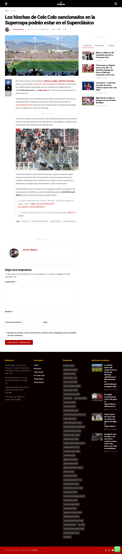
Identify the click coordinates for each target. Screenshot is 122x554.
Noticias (13, 11)
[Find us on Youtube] (113, 550)
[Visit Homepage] (61, 3)
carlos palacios (71, 394)
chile (68, 398)
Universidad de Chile (24, 105)
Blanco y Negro (51, 81)
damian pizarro (71, 435)
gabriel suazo (70, 459)
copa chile (70, 419)
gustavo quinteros (73, 467)
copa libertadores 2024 (74, 427)
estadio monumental (39, 221)
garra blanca (55, 221)
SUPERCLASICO (71, 516)
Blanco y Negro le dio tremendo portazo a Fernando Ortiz (105, 55)
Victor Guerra (18, 29)
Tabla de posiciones (73, 521)
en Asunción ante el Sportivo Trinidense (49, 84)
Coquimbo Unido (72, 431)
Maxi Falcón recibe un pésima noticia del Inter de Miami (106, 100)
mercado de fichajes (74, 496)
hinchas (69, 472)
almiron (69, 365)
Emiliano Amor (71, 439)
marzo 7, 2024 (33, 29)
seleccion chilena (72, 512)
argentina (69, 374)
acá (10, 392)
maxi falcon (70, 492)
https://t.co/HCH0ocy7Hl (42, 203)
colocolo (25, 221)
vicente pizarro (71, 533)
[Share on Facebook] (8, 82)
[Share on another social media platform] (8, 93)
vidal (67, 537)
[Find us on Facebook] (106, 550)
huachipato (70, 476)
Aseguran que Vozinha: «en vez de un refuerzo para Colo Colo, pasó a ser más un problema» (110, 441)
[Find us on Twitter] (109, 550)
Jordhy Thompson (72, 480)
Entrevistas (39, 382)
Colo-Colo (80, 398)
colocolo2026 (71, 410)
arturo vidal (70, 382)
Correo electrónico (14, 322)
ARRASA (35, 550)
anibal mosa (70, 370)
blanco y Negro (72, 386)
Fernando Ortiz (71, 451)
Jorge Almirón (71, 484)
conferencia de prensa (74, 414)
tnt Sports (69, 525)
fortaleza (69, 455)
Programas (38, 379)
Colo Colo (69, 406)
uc (81, 525)
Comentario (11, 282)
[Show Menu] (6, 3)
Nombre (9, 311)
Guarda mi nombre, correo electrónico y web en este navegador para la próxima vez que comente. (41, 334)
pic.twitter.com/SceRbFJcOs (31, 206)
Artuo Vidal (70, 378)
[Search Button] (116, 3)
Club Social (38, 372)
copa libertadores (72, 423)
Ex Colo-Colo (39, 375)
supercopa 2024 (69, 221)
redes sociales (71, 504)
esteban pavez (71, 447)
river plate (70, 508)
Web (45, 322)
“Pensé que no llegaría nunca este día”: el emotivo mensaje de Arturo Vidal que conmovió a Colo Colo (105, 70)
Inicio (7, 11)
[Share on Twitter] (8, 88)
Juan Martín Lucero (73, 488)
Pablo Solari (70, 500)
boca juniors (70, 390)
